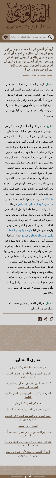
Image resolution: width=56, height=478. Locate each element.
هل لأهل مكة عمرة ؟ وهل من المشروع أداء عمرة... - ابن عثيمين (28, 443)
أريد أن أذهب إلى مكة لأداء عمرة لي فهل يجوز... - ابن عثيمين (28, 453)
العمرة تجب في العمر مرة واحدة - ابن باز (28, 409)
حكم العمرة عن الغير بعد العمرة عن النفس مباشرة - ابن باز (28, 417)
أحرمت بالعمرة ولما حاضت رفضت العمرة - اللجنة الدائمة (28, 375)
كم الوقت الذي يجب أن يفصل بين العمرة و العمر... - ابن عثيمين (28, 385)
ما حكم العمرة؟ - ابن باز (28, 403)
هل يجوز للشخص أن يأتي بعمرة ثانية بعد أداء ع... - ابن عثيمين (28, 433)
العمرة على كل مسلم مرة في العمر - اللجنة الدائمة (28, 394)
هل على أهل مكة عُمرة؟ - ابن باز (28, 367)
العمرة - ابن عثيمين (28, 425)
